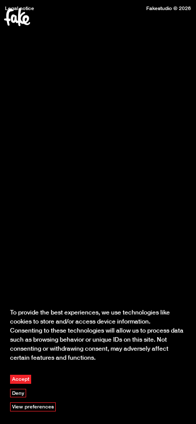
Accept (20, 379)
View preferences (33, 406)
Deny (18, 393)
